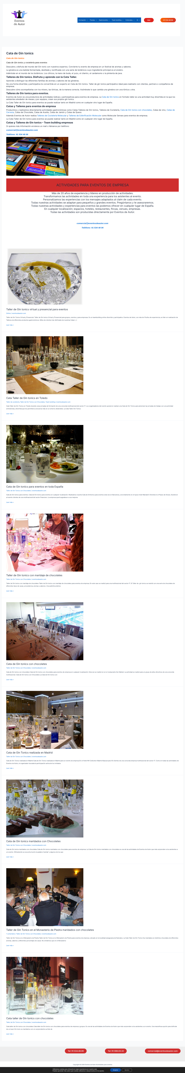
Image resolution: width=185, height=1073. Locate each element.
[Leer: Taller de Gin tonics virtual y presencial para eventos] (44, 276)
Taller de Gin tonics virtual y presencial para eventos (37, 309)
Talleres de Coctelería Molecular (52, 115)
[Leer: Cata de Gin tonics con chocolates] (44, 631)
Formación (82, 20)
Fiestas (92, 20)
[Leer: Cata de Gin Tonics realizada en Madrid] (44, 720)
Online (8, 313)
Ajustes (127, 1070)
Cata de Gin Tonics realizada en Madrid (29, 752)
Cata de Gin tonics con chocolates (136, 110)
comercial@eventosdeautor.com (22, 130)
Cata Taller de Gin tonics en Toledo (27, 397)
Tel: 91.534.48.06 (76, 1051)
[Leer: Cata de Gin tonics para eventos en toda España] (44, 454)
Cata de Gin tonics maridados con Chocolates (33, 841)
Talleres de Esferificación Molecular (85, 115)
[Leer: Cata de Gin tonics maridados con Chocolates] (44, 808)
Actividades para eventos (21, 31)
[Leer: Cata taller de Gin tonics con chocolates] (44, 985)
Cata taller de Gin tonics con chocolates (29, 1018)
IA (137, 20)
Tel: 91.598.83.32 (116, 1051)
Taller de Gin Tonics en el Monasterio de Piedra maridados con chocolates (50, 929)
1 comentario (10, 934)
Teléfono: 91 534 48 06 (17, 134)
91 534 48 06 (168, 20)
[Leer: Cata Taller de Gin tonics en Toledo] (44, 365)
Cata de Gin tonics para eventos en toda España (34, 486)
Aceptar (115, 1070)
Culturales (129, 20)
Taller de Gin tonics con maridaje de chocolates (34, 575)
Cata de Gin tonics (110, 97)
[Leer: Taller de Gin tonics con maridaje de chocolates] (44, 542)
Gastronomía (103, 20)
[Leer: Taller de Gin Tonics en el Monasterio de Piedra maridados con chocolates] (44, 897)
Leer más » (10, 325)
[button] (87, 20)
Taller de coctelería (12, 402)
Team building (116, 20)
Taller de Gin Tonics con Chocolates (32, 402)
